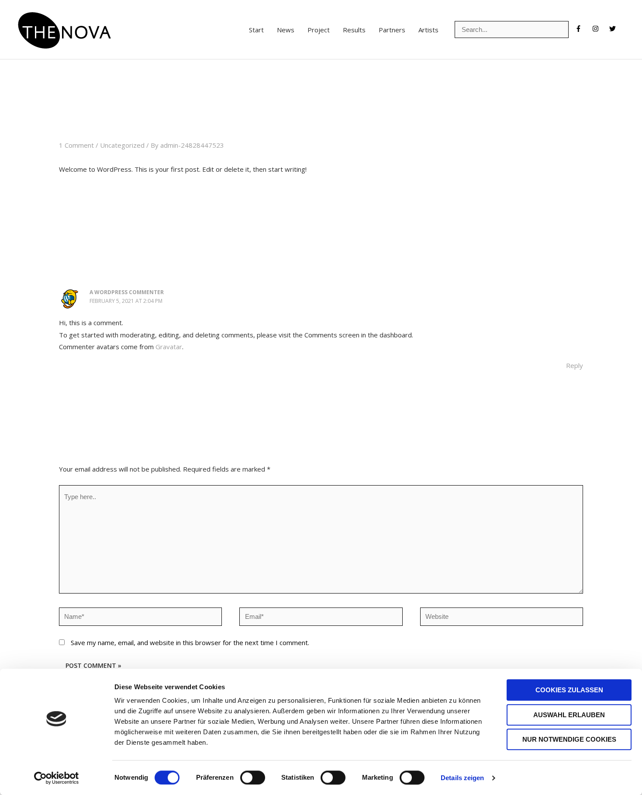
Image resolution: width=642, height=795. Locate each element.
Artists (428, 29)
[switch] (252, 778)
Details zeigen (462, 777)
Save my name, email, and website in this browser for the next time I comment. (190, 642)
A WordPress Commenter (127, 292)
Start (256, 29)
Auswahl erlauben (569, 715)
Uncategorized (122, 145)
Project (318, 29)
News (285, 29)
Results (354, 29)
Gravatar (168, 346)
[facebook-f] (582, 28)
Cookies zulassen (569, 690)
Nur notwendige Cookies (569, 739)
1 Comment (76, 145)
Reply (574, 365)
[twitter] (614, 28)
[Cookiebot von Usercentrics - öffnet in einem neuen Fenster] (56, 778)
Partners (392, 29)
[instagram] (599, 28)
